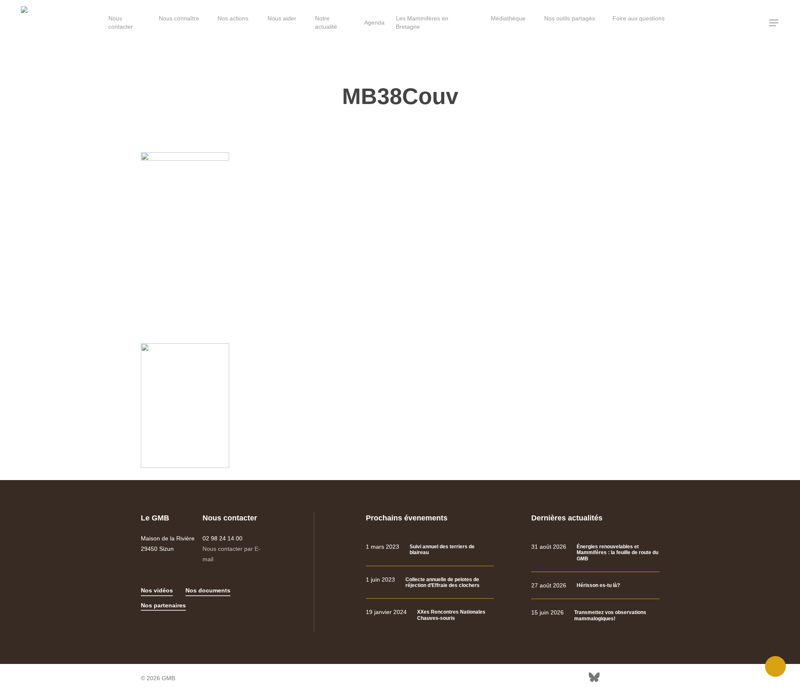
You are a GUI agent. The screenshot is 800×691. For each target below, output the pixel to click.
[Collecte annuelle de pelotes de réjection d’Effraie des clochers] (430, 582)
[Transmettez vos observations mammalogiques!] (595, 615)
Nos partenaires (163, 605)
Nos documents (207, 590)
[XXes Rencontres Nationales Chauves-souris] (430, 615)
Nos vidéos (157, 590)
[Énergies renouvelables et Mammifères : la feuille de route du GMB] (595, 552)
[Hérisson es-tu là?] (595, 585)
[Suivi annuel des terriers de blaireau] (430, 549)
